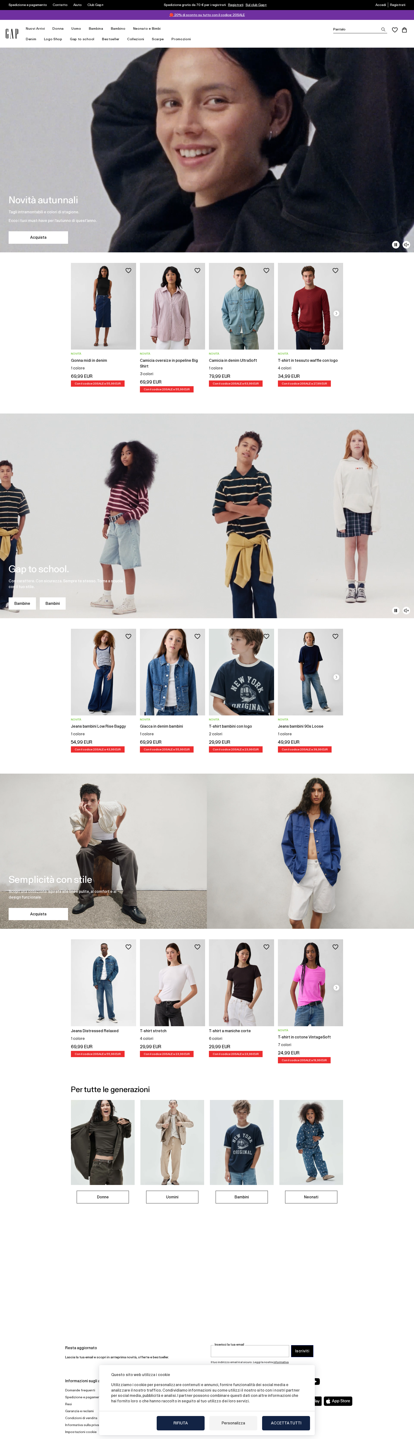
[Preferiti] (395, 30)
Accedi (380, 5)
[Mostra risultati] (383, 29)
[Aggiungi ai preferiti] (128, 270)
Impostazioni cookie (81, 1432)
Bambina (96, 28)
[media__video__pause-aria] (396, 245)
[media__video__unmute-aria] (406, 245)
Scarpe (158, 39)
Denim (31, 39)
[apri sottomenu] (47, 29)
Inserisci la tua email (229, 1344)
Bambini (53, 603)
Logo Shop (53, 39)
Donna (58, 28)
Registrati (235, 5)
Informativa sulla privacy (84, 1425)
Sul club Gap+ (256, 5)
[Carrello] (404, 30)
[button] (336, 313)
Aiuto (77, 5)
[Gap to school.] (207, 516)
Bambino (118, 28)
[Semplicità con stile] (207, 851)
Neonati (311, 1197)
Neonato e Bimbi (147, 28)
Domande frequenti (80, 1390)
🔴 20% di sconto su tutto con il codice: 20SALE (207, 15)
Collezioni (135, 39)
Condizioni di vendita (81, 1418)
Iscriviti (302, 1351)
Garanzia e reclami (79, 1411)
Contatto (60, 5)
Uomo (76, 28)
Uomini (172, 1197)
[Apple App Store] (338, 1401)
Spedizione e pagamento (28, 5)
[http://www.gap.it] (12, 34)
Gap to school (82, 39)
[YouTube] (315, 1381)
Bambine (22, 603)
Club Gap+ (95, 5)
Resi (68, 1404)
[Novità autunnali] (207, 150)
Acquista (38, 237)
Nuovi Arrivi (35, 28)
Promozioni (181, 39)
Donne (103, 1197)
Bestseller (111, 39)
